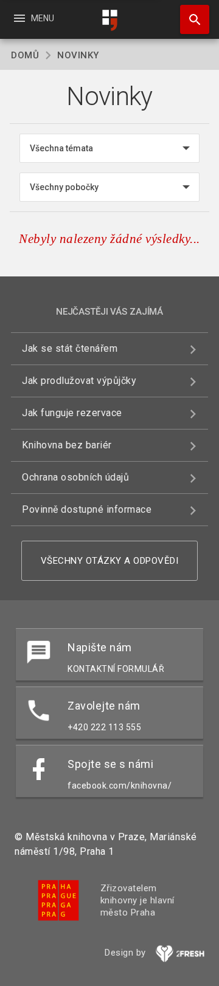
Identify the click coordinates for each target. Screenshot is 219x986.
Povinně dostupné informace (86, 509)
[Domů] (109, 20)
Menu (33, 18)
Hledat (190, 19)
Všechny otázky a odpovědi (110, 560)
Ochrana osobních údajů (75, 477)
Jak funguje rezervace (72, 413)
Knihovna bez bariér (67, 445)
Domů (25, 55)
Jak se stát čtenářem (69, 348)
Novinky (78, 55)
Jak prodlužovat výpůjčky (79, 380)
